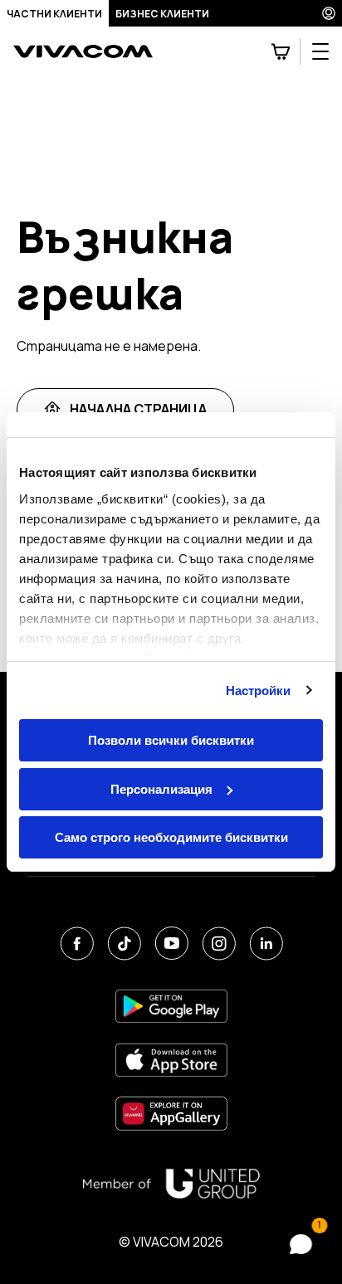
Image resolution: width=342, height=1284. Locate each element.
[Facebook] (77, 944)
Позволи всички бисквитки (171, 740)
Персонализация (161, 789)
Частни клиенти (54, 14)
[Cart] (280, 51)
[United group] (171, 1183)
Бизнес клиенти (162, 14)
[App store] (171, 1059)
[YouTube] (171, 944)
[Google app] (171, 1005)
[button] (304, 1244)
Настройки (258, 690)
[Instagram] (219, 944)
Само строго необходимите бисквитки (171, 837)
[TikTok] (124, 944)
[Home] (83, 52)
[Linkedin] (266, 944)
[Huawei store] (171, 1113)
